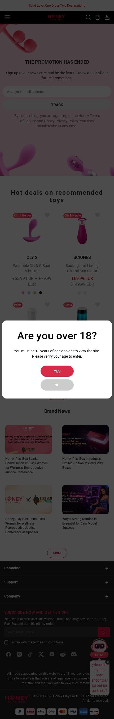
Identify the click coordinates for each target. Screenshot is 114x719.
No (57, 385)
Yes (57, 371)
